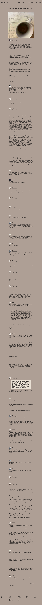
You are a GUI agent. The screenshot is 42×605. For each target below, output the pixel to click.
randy (12, 39)
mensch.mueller (14, 271)
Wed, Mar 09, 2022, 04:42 (14, 477)
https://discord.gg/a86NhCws (13, 74)
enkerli (13, 108)
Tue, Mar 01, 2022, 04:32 (14, 207)
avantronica (13, 333)
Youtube (27, 597)
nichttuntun (13, 285)
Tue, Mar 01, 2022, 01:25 (14, 188)
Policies (19, 601)
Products (19, 2)
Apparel (10, 601)
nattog (13, 575)
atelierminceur (14, 179)
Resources (23, 2)
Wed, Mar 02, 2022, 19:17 (14, 416)
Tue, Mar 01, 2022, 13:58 (14, 261)
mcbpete (13, 302)
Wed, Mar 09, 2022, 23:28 (14, 484)
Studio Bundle (11, 600)
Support (19, 600)
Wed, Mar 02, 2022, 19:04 (14, 378)
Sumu (10, 599)
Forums (10, 8)
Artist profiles (19, 597)
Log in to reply (32, 583)
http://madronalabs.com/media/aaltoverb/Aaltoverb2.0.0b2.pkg (20, 69)
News (16, 8)
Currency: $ (32, 2)
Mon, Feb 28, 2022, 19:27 (14, 109)
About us (28, 2)
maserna (13, 187)
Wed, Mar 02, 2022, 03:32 (14, 286)
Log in (36, 2)
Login (34, 596)
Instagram (27, 596)
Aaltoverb (10, 597)
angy (12, 197)
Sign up (40, 2)
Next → (14, 81)
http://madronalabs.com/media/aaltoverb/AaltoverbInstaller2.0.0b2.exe (20, 71)
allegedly (13, 85)
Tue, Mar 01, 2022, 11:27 (14, 251)
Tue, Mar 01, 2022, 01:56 (14, 198)
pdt (12, 260)
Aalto (10, 596)
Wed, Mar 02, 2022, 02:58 (14, 272)
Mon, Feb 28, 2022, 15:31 (14, 40)
